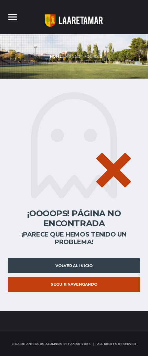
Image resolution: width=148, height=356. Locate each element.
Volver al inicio (74, 265)
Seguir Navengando (74, 284)
